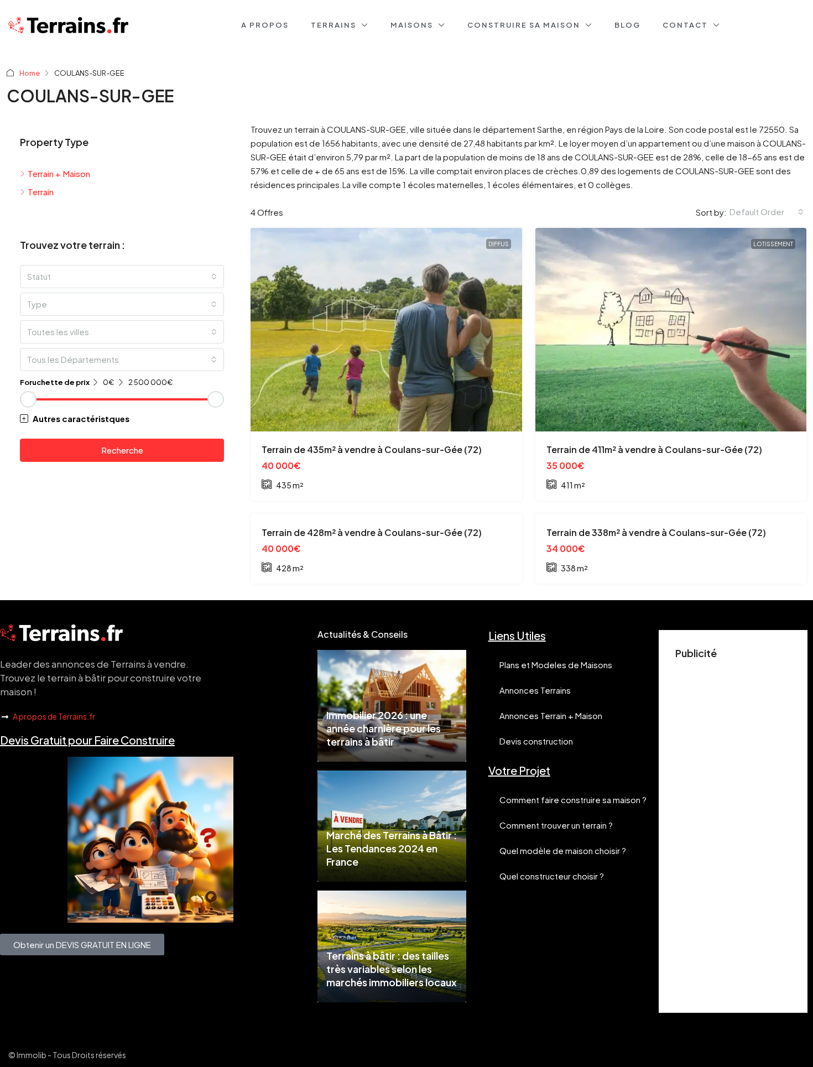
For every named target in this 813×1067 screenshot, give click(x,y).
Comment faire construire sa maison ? (573, 799)
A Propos (265, 24)
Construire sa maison (523, 24)
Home (29, 73)
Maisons (411, 24)
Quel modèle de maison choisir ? (562, 850)
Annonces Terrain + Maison (550, 715)
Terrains (333, 24)
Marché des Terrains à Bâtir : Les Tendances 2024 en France (391, 848)
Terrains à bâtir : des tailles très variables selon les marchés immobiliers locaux (391, 968)
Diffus (498, 244)
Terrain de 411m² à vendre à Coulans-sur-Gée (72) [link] (654, 449)
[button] (122, 418)
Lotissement (773, 244)
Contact (685, 24)
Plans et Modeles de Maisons (555, 664)
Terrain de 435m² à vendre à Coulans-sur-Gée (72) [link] (372, 449)
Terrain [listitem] (41, 191)
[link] (386, 329)
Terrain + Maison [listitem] (59, 173)
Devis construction (536, 741)
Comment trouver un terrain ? (556, 825)
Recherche (122, 450)
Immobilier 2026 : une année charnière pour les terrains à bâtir (383, 728)
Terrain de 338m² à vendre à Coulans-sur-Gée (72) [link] (656, 532)
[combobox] (766, 211)
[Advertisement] (733, 830)
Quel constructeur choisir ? (551, 876)
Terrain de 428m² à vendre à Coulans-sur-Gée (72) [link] (372, 532)
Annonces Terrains (535, 690)
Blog (627, 24)
